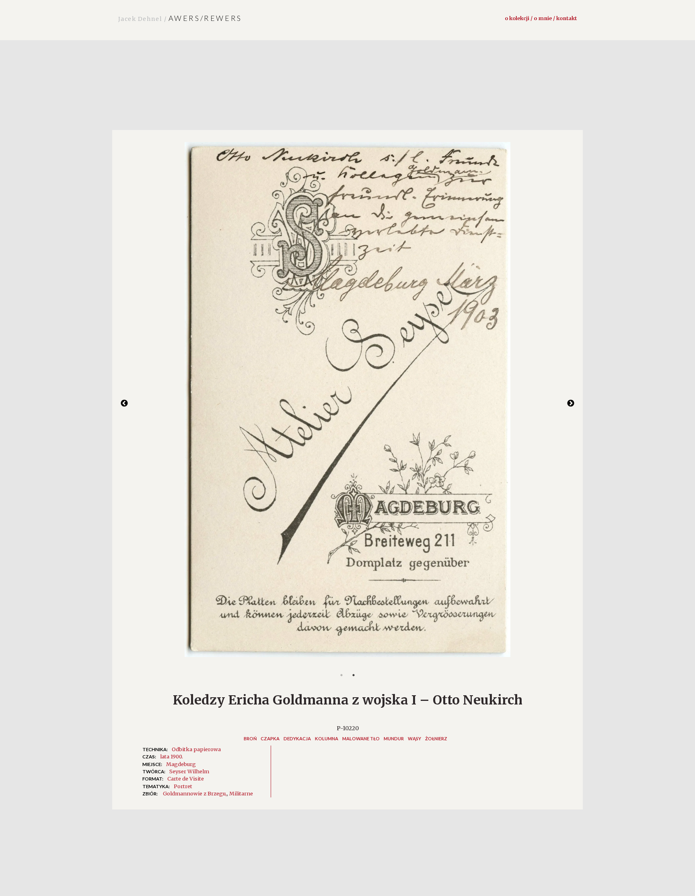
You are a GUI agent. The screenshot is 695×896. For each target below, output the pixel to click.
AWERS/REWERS (180, 18)
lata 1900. (171, 756)
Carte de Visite (185, 778)
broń (250, 738)
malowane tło (361, 738)
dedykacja (297, 738)
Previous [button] (124, 404)
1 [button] (341, 675)
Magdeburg (181, 764)
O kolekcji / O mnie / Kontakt (541, 18)
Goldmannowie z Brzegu (194, 793)
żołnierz (436, 738)
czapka (270, 738)
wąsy (414, 738)
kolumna (326, 738)
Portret (183, 786)
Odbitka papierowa (196, 749)
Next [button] (571, 404)
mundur (394, 738)
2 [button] (354, 675)
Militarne (241, 793)
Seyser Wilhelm (189, 771)
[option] (347, 403)
